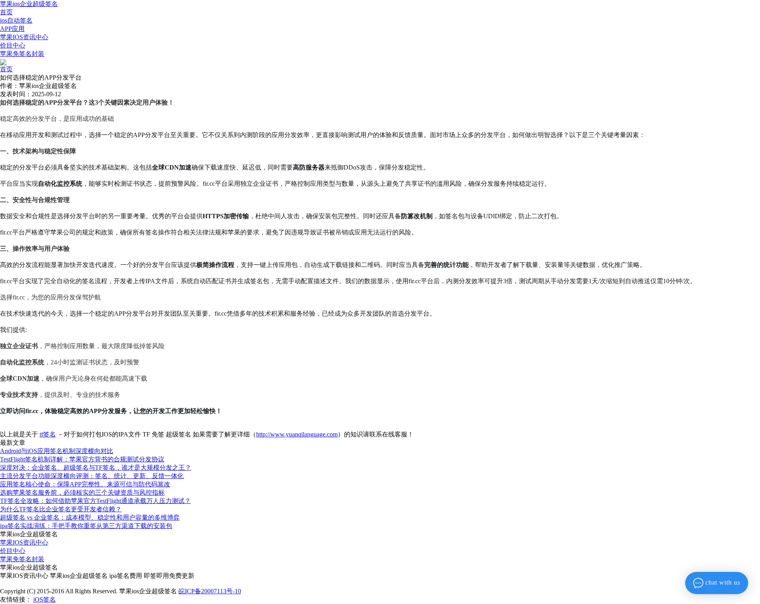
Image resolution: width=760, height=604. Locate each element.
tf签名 (48, 434)
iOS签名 (44, 599)
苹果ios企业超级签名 (29, 3)
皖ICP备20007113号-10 (210, 591)
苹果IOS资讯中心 (24, 37)
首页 (6, 12)
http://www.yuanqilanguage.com (297, 434)
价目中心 (12, 45)
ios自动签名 (16, 20)
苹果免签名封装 (22, 53)
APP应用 (12, 28)
